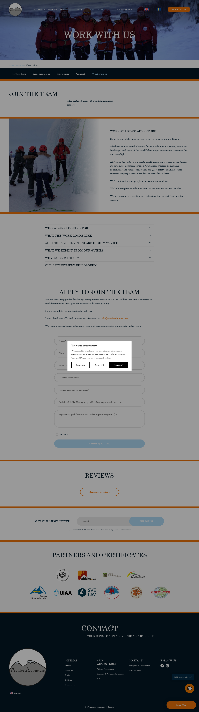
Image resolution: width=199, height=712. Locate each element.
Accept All (118, 365)
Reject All (99, 365)
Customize (80, 365)
